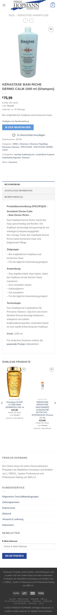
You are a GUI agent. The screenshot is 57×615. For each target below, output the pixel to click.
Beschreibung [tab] (12, 184)
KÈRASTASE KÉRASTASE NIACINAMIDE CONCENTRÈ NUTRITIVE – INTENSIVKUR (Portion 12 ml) (42, 410)
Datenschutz (8, 508)
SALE (41, 604)
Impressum (8, 525)
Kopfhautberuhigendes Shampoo (16, 158)
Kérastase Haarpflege (33, 15)
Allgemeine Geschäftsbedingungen (20, 496)
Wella (44, 599)
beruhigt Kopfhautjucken (24, 154)
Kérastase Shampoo (10, 147)
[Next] (54, 408)
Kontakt (32, 604)
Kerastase (13, 162)
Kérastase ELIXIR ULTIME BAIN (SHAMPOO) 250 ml (14, 404)
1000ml (15, 144)
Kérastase (24, 144)
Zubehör (47, 601)
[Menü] (4, 5)
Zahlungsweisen (10, 502)
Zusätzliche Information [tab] (18, 191)
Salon (12, 599)
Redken (35, 599)
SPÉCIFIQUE (26, 147)
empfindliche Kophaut (45, 154)
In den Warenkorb (18, 127)
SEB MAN (37, 601)
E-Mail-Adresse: (10, 541)
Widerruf (6, 513)
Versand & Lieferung (12, 519)
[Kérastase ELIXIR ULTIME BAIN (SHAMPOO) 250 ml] (14, 382)
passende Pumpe (16, 344)
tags (11, 15)
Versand (10, 106)
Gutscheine (20, 604)
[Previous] (2, 408)
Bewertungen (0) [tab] (14, 197)
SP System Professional (18, 601)
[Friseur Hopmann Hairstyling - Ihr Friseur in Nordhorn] (28, 5)
